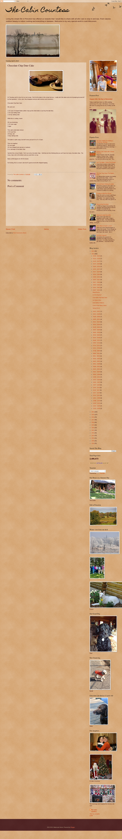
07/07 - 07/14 (96, 343)
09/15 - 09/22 (96, 369)
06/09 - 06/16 (96, 332)
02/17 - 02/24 (96, 271)
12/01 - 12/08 (96, 398)
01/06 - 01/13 (96, 256)
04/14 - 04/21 (96, 311)
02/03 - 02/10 (96, 266)
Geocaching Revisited (102, 204)
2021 (93, 430)
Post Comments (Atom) (19, 233)
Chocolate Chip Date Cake (100, 297)
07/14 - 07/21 (96, 345)
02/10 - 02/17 (96, 269)
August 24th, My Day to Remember (101, 99)
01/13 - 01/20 (96, 258)
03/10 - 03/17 (96, 279)
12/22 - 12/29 (96, 406)
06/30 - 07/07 (96, 340)
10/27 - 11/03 (96, 385)
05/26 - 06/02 (96, 327)
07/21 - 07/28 (96, 348)
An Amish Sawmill (101, 235)
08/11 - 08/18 (96, 356)
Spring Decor (96, 308)
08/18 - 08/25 (96, 358)
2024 (93, 438)
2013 (93, 253)
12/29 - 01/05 (96, 408)
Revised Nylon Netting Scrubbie (105, 184)
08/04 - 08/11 (96, 353)
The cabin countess (94, 810)
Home (46, 229)
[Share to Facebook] (39, 174)
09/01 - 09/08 (96, 364)
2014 (93, 412)
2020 (93, 427)
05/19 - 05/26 (96, 324)
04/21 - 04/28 (96, 314)
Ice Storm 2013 (97, 300)
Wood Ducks (96, 292)
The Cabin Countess (37, 10)
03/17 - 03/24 (96, 282)
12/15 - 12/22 (96, 403)
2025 (93, 440)
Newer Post (10, 229)
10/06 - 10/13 (96, 377)
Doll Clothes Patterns (98, 302)
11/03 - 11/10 (96, 387)
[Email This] (35, 174)
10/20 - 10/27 (96, 382)
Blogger (73, 827)
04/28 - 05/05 (96, 316)
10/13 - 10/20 (96, 379)
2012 (93, 251)
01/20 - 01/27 (96, 261)
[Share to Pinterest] (41, 174)
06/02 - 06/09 (96, 329)
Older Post (82, 229)
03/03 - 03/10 (96, 277)
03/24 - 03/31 (96, 285)
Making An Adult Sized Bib (104, 215)
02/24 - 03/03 (96, 274)
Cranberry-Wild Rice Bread (104, 193)
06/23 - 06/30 (96, 337)
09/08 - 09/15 (96, 366)
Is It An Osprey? (97, 295)
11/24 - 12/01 (96, 395)
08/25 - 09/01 (96, 361)
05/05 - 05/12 (96, 319)
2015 (93, 414)
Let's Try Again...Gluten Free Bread (106, 162)
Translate (102, 473)
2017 (93, 419)
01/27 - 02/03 (96, 264)
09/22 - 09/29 (96, 371)
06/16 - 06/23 (96, 335)
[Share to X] (38, 174)
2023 (93, 435)
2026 (93, 443)
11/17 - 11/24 (96, 392)
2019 (93, 425)
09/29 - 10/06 (96, 374)
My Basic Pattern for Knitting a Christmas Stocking (105, 141)
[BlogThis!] (36, 174)
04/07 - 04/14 (96, 290)
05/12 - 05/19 (96, 322)
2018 (93, 422)
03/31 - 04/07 (96, 287)
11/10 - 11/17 (96, 390)
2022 (93, 433)
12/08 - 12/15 (96, 400)
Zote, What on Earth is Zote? (104, 226)
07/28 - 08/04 (96, 350)
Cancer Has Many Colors (100, 305)
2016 (93, 417)
